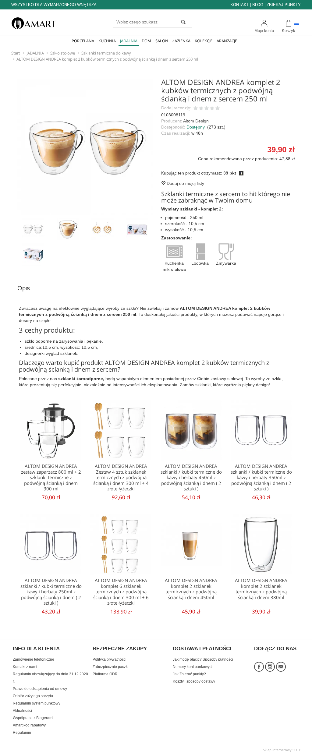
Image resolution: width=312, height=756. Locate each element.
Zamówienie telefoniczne (33, 659)
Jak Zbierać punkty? (189, 674)
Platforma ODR (105, 674)
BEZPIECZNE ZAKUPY (120, 649)
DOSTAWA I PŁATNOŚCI (202, 649)
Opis (23, 288)
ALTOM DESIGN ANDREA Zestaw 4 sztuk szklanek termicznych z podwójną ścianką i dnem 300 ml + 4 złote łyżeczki (121, 477)
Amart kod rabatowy (29, 725)
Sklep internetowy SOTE (282, 749)
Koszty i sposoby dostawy (194, 681)
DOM (146, 41)
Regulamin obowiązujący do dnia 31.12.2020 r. (50, 678)
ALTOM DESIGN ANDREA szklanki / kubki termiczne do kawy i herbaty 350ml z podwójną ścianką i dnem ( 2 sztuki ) (261, 477)
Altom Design (196, 120)
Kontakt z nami (25, 667)
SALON (161, 41)
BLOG (257, 4)
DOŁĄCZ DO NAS (275, 649)
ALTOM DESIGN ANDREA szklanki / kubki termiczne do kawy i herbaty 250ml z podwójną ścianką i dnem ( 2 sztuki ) (51, 591)
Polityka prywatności (109, 659)
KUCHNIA (107, 41)
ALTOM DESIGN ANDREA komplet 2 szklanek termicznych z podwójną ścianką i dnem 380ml (261, 588)
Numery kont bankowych (193, 667)
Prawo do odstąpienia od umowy (40, 689)
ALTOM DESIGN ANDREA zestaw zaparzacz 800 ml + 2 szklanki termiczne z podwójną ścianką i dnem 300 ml (51, 477)
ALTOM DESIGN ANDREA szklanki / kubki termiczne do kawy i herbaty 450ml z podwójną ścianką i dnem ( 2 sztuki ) (191, 477)
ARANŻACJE (227, 41)
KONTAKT (239, 4)
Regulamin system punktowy (36, 703)
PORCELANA (83, 41)
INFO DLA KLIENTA (36, 649)
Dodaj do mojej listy (184, 183)
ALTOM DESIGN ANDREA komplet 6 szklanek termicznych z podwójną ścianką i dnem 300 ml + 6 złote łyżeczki (121, 591)
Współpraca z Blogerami (33, 718)
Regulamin (22, 732)
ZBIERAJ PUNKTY (284, 4)
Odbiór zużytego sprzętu (33, 696)
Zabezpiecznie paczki (111, 667)
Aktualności (22, 710)
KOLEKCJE (203, 41)
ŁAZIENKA (181, 41)
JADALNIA (128, 41)
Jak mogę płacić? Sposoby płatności (203, 659)
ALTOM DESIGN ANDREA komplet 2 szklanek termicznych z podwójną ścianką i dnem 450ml (191, 588)
